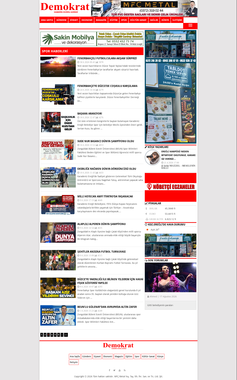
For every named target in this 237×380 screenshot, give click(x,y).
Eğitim (129, 356)
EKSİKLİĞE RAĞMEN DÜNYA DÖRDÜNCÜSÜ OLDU (106, 168)
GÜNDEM (61, 20)
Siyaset (97, 356)
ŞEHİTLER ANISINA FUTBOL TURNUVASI (101, 251)
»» (66, 335)
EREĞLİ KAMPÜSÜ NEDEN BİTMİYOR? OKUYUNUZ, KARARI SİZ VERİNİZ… (178, 155)
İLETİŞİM (177, 20)
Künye (160, 356)
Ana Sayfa (75, 356)
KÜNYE (165, 20)
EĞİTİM (114, 20)
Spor (137, 356)
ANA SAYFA (47, 20)
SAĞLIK (154, 20)
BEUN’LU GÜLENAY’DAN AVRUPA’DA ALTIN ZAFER (107, 306)
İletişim (74, 362)
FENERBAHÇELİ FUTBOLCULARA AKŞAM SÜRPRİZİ (107, 58)
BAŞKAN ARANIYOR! (89, 113)
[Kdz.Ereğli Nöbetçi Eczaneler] (170, 199)
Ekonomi (107, 356)
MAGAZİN (101, 20)
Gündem (86, 356)
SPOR (124, 20)
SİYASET (74, 20)
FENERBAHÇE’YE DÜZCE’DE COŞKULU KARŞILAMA (107, 86)
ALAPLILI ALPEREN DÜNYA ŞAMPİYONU (101, 224)
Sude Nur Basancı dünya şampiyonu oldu (105, 141)
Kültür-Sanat (148, 356)
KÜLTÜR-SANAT (138, 20)
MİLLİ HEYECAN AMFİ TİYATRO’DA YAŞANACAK (105, 196)
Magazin (119, 356)
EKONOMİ (87, 20)
